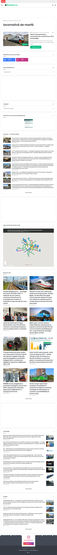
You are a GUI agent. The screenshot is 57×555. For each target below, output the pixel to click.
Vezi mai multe (28, 192)
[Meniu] (1, 5)
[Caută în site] (55, 5)
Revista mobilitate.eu (33, 550)
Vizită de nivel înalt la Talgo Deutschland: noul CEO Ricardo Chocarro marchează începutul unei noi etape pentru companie (14, 326)
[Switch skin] (53, 5)
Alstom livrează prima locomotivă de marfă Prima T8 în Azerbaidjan (42, 36)
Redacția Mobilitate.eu (35, 32)
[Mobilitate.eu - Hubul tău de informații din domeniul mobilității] (11, 5)
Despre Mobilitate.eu (23, 550)
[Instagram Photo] (5, 540)
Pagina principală (8, 20)
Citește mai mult (36, 47)
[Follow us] (28, 538)
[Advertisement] (28, 12)
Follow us (28, 543)
